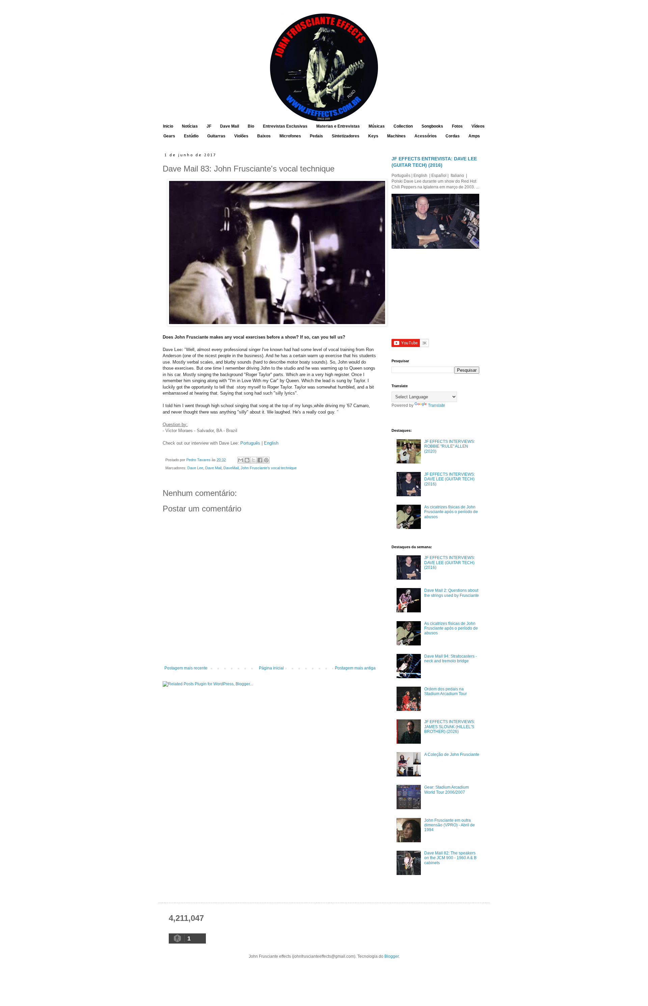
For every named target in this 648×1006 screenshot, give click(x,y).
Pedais (316, 136)
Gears (169, 136)
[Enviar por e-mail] (240, 460)
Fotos (457, 126)
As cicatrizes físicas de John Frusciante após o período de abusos (451, 512)
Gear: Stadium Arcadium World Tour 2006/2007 (446, 789)
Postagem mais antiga (355, 668)
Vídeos (478, 126)
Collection (403, 126)
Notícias (190, 126)
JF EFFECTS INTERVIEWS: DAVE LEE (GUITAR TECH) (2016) (449, 479)
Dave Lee (195, 468)
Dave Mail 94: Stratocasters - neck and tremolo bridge (450, 658)
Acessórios (425, 136)
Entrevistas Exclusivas (285, 126)
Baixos (264, 136)
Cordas (453, 136)
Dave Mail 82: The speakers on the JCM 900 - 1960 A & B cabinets (450, 858)
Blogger (391, 956)
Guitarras (216, 136)
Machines (396, 136)
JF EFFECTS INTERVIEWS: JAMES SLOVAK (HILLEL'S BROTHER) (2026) (449, 726)
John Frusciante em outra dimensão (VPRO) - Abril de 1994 (449, 825)
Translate (436, 405)
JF (209, 126)
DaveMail (231, 468)
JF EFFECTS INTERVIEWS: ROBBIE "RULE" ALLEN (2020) (449, 446)
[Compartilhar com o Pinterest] (266, 460)
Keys (373, 136)
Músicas (377, 126)
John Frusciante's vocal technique (269, 468)
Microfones (290, 136)
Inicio (168, 126)
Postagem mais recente (186, 668)
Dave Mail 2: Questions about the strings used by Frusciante (451, 593)
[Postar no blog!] (247, 460)
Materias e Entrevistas (338, 126)
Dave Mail (229, 126)
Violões (241, 136)
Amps (474, 136)
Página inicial (271, 668)
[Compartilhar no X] (253, 460)
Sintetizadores (345, 136)
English (271, 443)
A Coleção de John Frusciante (451, 754)
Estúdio (191, 136)
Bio (251, 126)
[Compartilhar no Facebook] (259, 460)
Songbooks (432, 126)
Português (250, 443)
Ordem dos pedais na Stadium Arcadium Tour (445, 691)
